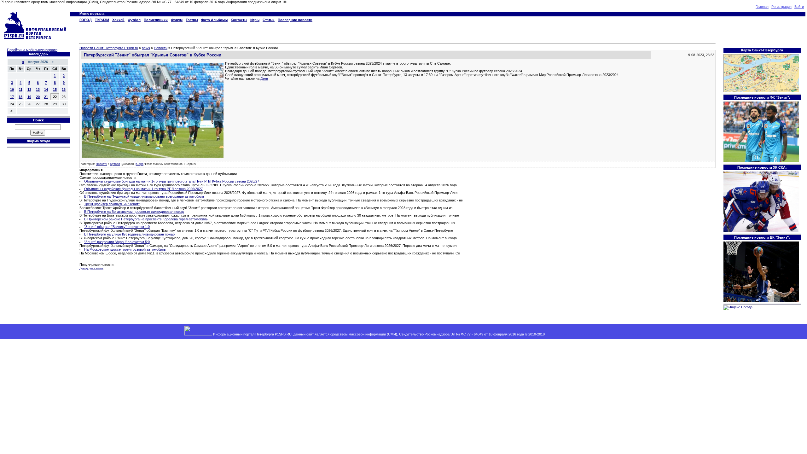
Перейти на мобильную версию (32, 50)
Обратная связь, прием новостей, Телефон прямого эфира (593, 334)
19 (29, 97)
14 (46, 89)
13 (38, 89)
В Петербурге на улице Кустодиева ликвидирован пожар (129, 234)
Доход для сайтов (91, 268)
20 (38, 97)
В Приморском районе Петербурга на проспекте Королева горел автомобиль (146, 219)
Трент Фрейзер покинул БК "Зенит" (112, 204)
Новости (101, 164)
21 (46, 97)
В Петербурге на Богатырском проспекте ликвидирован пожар (134, 211)
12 (29, 89)
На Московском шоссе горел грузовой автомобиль (125, 249)
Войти (799, 7)
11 (20, 89)
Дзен (264, 78)
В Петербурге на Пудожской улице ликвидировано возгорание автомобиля (144, 196)
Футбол (115, 164)
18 (20, 97)
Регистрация (781, 7)
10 (12, 89)
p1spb (139, 164)
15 (55, 89)
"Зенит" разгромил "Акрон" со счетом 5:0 (117, 242)
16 (64, 89)
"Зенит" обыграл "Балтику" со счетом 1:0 (117, 227)
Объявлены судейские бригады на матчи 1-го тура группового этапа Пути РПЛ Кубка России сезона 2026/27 (171, 181)
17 (12, 97)
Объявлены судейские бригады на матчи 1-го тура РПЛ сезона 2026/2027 (143, 189)
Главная (762, 7)
